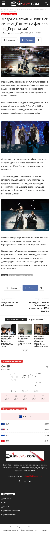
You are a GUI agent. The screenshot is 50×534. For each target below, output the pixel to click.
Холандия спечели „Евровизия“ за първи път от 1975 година (39, 306)
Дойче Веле (6, 498)
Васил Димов (8, 33)
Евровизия (13, 275)
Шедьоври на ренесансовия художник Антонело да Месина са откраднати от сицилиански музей (41, 341)
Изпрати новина (34, 527)
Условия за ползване (10, 530)
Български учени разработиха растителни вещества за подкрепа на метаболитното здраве (7, 341)
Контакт (44, 530)
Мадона (22, 275)
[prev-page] (23, 350)
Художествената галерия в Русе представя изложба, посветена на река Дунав (24, 341)
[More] (38, 40)
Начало (3, 9)
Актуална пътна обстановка (9, 304)
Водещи (5, 14)
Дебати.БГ (5, 507)
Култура (11, 9)
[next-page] (26, 350)
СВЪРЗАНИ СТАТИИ (16, 320)
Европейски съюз (8, 515)
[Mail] (25, 482)
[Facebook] (20, 482)
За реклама (21, 527)
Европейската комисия (10, 511)
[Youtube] (30, 482)
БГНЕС (4, 503)
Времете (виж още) (12, 361)
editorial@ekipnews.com (33, 476)
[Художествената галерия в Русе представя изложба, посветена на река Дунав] (25, 329)
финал (29, 275)
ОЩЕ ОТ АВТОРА (36, 320)
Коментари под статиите (29, 530)
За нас (12, 527)
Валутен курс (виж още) (14, 409)
